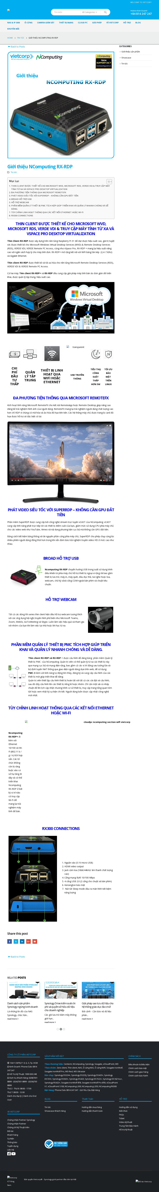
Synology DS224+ (62, 1075)
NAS (80, 1067)
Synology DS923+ (60, 1079)
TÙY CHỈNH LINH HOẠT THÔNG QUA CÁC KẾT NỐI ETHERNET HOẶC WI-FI (47, 212)
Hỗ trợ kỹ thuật (125, 1129)
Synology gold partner (53, 1179)
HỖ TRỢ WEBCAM (20, 202)
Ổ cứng (28, 22)
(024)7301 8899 (20, 1081)
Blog (138, 22)
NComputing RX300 (108, 1086)
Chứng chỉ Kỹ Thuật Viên (18, 1127)
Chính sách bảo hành (138, 1075)
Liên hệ (10, 1149)
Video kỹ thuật (125, 1122)
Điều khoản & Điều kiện (139, 1064)
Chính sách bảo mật (137, 1068)
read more (12, 1018)
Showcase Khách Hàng (55, 1111)
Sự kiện (10, 1138)
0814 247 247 (72, 1090)
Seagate (98, 1064)
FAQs (121, 1114)
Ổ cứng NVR (100, 1067)
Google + (28, 941)
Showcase (126, 57)
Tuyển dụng (12, 1146)
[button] (57, 1029)
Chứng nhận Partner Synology (21, 1120)
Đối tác (10, 1131)
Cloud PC (83, 22)
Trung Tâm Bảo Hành (128, 1126)
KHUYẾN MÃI (13, 29)
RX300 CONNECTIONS (22, 215)
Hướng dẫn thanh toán (92, 1111)
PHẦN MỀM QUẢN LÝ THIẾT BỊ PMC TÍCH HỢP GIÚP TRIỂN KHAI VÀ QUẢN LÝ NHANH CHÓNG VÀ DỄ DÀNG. (59, 207)
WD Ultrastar (79, 1071)
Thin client (72, 1067)
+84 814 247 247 (141, 14)
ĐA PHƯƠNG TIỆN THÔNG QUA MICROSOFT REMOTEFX (38, 192)
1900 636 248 (31, 1074)
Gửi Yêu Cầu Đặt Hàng (90, 1090)
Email (34, 941)
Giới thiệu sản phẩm (130, 51)
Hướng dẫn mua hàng (92, 1107)
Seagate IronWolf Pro (54, 1071)
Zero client (62, 1067)
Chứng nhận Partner (16, 1123)
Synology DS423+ (95, 1075)
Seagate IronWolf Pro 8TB (94, 1082)
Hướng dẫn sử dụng (128, 1107)
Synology (89, 1064)
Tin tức (14, 172)
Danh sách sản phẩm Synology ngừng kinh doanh (22, 1004)
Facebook (9, 941)
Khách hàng (12, 1135)
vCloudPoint (108, 1064)
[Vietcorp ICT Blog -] (19, 12)
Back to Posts (17, 46)
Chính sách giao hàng (138, 1072)
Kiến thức (123, 1111)
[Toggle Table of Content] (107, 181)
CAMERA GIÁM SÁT (45, 22)
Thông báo (12, 1142)
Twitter (16, 941)
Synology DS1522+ (93, 1079)
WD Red (69, 1071)
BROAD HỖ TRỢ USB (21, 199)
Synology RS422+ (52, 1082)
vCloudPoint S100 (56, 1086)
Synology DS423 (76, 1079)
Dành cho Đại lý (14, 1096)
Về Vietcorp (112, 22)
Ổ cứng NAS (88, 1067)
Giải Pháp (97, 22)
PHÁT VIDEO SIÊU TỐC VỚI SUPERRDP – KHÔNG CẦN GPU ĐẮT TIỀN (44, 195)
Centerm (68, 1064)
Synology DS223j (78, 1075)
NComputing (78, 1064)
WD (116, 1064)
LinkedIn (22, 941)
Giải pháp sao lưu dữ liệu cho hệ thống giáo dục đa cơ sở (98, 1004)
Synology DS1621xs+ (112, 1079)
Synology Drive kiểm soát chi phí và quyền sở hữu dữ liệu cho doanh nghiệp (60, 1006)
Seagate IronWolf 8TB (71, 1082)
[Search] (105, 12)
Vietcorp (37, 1179)
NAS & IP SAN (13, 22)
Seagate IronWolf (115, 1067)
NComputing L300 (73, 1086)
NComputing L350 (90, 1086)
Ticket (121, 1118)
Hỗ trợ (127, 22)
